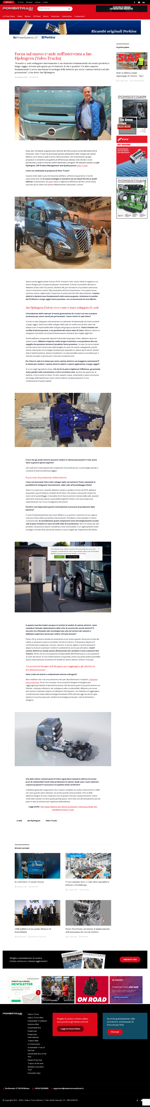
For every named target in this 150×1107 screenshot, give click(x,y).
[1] (23, 989)
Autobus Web (33, 1024)
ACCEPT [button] (59, 557)
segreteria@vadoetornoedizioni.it (68, 1088)
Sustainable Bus (34, 1027)
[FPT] (131, 156)
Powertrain (32, 1031)
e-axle (19, 820)
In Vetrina (135, 81)
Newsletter (29, 2)
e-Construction (34, 1044)
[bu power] (75, 30)
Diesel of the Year (35, 1060)
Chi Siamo (21, 2)
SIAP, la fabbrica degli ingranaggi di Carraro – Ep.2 (129, 74)
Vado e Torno (33, 1014)
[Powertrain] (18, 8)
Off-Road (37, 16)
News (19, 16)
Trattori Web (33, 1040)
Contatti (45, 2)
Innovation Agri (34, 1073)
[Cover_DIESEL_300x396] (131, 198)
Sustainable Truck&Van (37, 1021)
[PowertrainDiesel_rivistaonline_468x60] (121, 8)
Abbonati (8, 2)
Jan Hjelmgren (34, 820)
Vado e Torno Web (35, 1017)
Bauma (28, 16)
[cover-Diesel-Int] (131, 114)
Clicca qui (115, 1032)
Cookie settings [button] (72, 557)
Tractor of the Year (35, 1063)
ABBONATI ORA (130, 959)
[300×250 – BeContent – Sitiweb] (126, 989)
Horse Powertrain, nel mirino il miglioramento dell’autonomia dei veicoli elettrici (88, 930)
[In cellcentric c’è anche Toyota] (37, 866)
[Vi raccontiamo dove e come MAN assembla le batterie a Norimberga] (88, 866)
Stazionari (55, 16)
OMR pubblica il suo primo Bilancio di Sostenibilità (33, 930)
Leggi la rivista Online (70, 1029)
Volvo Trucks (82, 165)
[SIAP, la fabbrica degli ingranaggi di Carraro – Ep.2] (131, 61)
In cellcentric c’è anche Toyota (29, 882)
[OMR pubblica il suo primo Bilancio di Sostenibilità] (37, 913)
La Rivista (38, 2)
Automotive (67, 16)
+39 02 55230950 (41, 1088)
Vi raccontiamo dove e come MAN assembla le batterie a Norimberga (87, 883)
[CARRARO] (58, 989)
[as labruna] (92, 989)
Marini (46, 16)
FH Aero (49, 181)
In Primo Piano (9, 16)
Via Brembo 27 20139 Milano (17, 1088)
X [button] (98, 549)
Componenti (79, 16)
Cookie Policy (81, 553)
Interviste (141, 81)
